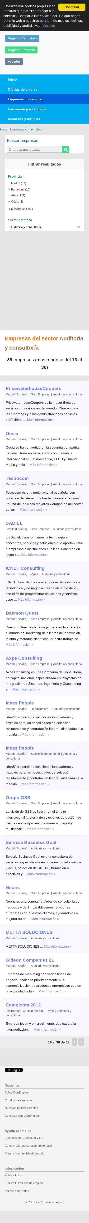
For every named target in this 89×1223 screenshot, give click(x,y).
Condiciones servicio (18, 1100)
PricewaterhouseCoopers (33, 388)
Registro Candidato (22, 38)
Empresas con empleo (26, 99)
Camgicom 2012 (23, 1004)
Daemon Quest (22, 613)
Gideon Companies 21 (30, 960)
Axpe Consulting (24, 658)
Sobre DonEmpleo (17, 1092)
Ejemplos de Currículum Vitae (24, 1138)
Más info (48, 25)
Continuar (72, 7)
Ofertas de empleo (22, 89)
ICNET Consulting (25, 568)
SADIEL (14, 523)
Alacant (16, 195)
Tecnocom (17, 478)
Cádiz (15, 201)
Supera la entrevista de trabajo (24, 1153)
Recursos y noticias (24, 119)
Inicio (12, 79)
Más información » (41, 420)
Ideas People (20, 702)
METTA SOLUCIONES (29, 932)
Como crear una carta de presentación (29, 1145)
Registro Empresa (21, 50)
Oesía (12, 433)
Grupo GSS (18, 797)
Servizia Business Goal (31, 842)
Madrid (15, 183)
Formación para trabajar (27, 109)
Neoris (13, 887)
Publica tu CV (13, 1175)
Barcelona (17, 189)
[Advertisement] (44, 281)
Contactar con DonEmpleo (22, 1115)
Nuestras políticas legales (21, 1108)
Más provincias (21, 209)
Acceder (14, 61)
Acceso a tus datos (17, 1191)
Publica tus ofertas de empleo (24, 1183)
